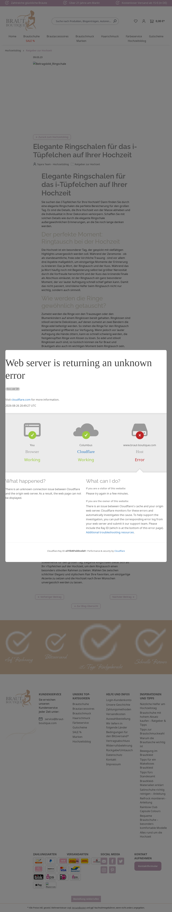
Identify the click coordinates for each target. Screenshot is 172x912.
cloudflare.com (21, 400)
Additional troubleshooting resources (110, 532)
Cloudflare (86, 452)
